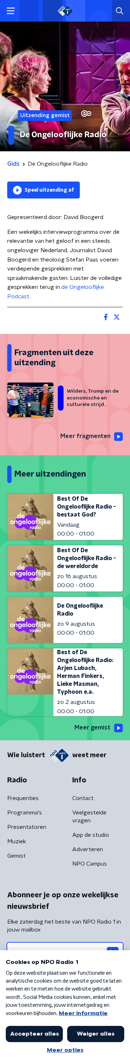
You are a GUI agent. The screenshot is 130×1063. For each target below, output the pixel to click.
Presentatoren (26, 827)
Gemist (16, 856)
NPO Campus (89, 864)
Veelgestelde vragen (89, 816)
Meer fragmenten (85, 436)
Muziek (16, 841)
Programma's (24, 813)
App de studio (90, 835)
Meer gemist (92, 728)
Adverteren (87, 849)
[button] (11, 11)
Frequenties (23, 798)
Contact (83, 798)
